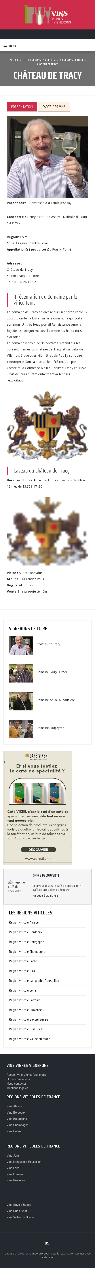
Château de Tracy (48, 644)
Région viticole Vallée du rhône (29, 1039)
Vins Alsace (14, 1106)
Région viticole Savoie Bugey (28, 1019)
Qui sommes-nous (18, 1079)
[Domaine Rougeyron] (21, 729)
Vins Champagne (17, 1125)
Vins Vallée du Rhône (20, 1217)
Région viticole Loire (22, 990)
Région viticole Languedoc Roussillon (34, 980)
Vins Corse (14, 1131)
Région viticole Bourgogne (26, 942)
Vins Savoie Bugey (19, 1204)
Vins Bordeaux (16, 1112)
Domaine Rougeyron (50, 728)
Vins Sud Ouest (17, 1211)
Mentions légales (17, 1088)
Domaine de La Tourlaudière (56, 700)
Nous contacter (16, 1083)
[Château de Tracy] (21, 645)
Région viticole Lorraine (24, 1000)
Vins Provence (16, 1180)
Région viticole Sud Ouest (26, 1029)
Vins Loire (13, 1168)
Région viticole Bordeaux (25, 932)
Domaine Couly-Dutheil (52, 672)
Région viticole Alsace (24, 922)
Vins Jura (13, 1155)
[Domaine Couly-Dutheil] (21, 673)
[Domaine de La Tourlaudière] (21, 701)
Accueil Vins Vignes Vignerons (26, 1074)
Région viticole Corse (23, 961)
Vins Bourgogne (17, 1118)
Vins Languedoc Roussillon (24, 1161)
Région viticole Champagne (27, 951)
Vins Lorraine (15, 1174)
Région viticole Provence (25, 1010)
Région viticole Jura (22, 971)
